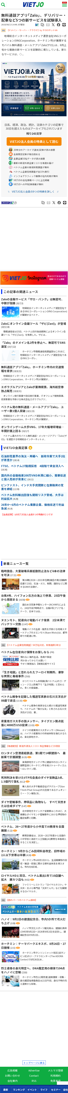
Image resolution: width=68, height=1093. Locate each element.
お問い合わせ (12, 1075)
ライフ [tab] (43, 1089)
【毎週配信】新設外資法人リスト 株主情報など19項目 (33, 746)
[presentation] (6, 1089)
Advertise (34, 1070)
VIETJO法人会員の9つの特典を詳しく (33, 191)
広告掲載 (12, 1070)
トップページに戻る (34, 1062)
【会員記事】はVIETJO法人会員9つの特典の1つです (27, 514)
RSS (34, 1081)
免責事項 (55, 1081)
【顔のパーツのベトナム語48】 (21, 900)
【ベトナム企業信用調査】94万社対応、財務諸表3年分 (33, 645)
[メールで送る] (48, 24)
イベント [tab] (32, 1089)
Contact (34, 1075)
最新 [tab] (5, 1089)
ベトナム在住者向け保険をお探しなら (25, 652)
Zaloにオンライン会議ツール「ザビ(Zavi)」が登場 (33, 323)
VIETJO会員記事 (15, 448)
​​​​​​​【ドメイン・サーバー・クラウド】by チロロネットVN (32, 30)
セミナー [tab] (56, 1089)
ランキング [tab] (19, 1089)
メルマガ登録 (55, 1070)
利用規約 (55, 1075)
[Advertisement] (34, 239)
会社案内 (12, 1081)
